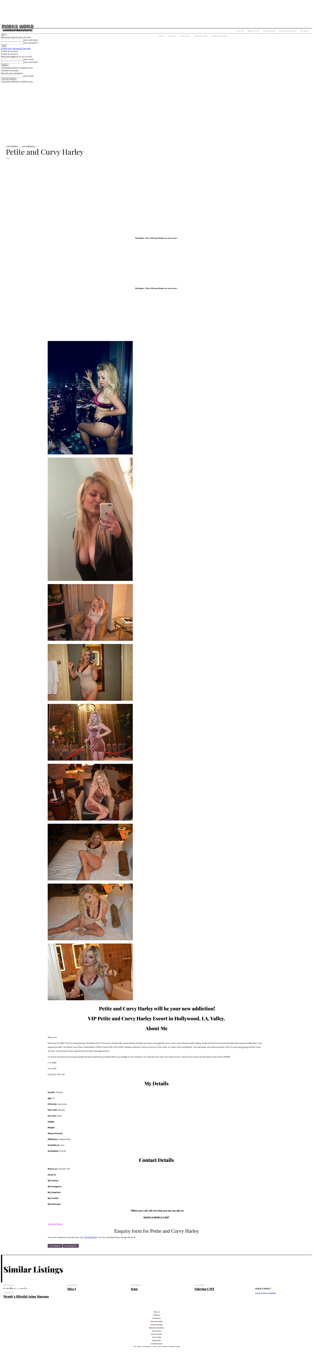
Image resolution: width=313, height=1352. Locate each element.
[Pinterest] (28, 164)
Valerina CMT (204, 1289)
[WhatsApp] (37, 164)
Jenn (134, 1289)
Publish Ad (156, 1315)
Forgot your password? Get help (16, 48)
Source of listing (55, 1224)
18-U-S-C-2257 (156, 1337)
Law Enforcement (156, 1343)
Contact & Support (156, 1324)
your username (31, 40)
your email (28, 59)
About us (157, 1312)
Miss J (71, 1289)
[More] (46, 164)
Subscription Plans (156, 1321)
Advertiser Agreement (156, 1328)
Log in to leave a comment (265, 1293)
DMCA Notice (156, 1340)
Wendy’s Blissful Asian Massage (26, 1296)
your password (30, 42)
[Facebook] (10, 164)
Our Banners (156, 1318)
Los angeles (28, 146)
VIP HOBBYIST (90, 1237)
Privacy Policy (156, 1331)
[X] (19, 164)
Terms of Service (156, 1334)
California (12, 146)
